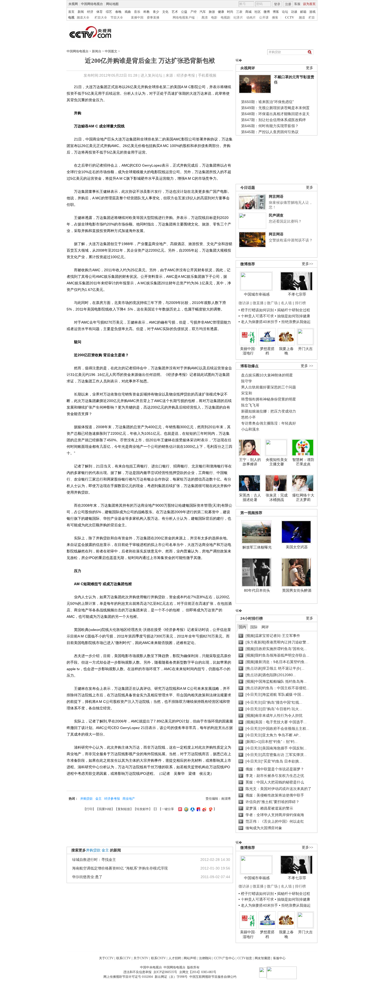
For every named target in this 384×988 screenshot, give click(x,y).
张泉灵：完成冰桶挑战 (277, 497)
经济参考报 (112, 798)
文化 (165, 12)
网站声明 (190, 958)
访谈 (294, 12)
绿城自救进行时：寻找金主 (94, 859)
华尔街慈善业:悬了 (87, 877)
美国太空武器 (297, 547)
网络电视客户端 (184, 17)
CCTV (289, 17)
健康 (221, 12)
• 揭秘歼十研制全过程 (292, 310)
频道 (302, 17)
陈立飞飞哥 (250, 405)
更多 (309, 68)
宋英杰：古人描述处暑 (250, 497)
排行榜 (300, 303)
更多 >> (307, 366)
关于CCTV (106, 958)
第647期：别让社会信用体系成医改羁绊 (273, 120)
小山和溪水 (250, 429)
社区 (257, 12)
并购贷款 (86, 798)
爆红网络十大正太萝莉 (303, 497)
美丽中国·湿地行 (248, 351)
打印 (89, 809)
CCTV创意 (244, 958)
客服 (297, 4)
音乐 (137, 12)
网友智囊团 (262, 958)
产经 (193, 12)
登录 (277, 4)
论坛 (285, 12)
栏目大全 (101, 17)
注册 (288, 4)
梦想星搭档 (267, 351)
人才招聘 (174, 958)
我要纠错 (105, 809)
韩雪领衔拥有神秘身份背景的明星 (268, 399)
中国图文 (111, 51)
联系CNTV (158, 958)
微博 (267, 12)
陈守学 (246, 381)
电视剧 (225, 17)
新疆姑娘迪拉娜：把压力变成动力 (268, 411)
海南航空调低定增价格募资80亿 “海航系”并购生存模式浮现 (120, 868)
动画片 (251, 17)
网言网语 (276, 196)
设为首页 (309, 4)
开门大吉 (305, 349)
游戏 (312, 12)
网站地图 (112, 4)
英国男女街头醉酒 (296, 590)
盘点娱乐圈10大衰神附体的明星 (267, 375)
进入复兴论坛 (151, 75)
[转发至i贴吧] (197, 809)
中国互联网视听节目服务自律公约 (212, 977)
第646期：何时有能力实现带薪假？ (270, 126)
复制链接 (124, 809)
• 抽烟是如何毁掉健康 (292, 316)
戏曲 (128, 12)
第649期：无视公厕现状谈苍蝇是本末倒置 (275, 108)
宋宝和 (246, 393)
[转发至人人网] (192, 809)
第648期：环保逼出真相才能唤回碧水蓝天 (275, 114)
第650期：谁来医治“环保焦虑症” (267, 102)
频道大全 (83, 17)
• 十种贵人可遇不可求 (256, 316)
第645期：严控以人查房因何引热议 (270, 132)
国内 (242, 627)
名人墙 (286, 303)
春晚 (118, 12)
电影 (214, 17)
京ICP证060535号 (165, 972)
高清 (204, 17)
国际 (254, 627)
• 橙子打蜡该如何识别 (256, 310)
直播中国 (137, 17)
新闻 (81, 12)
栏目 (312, 17)
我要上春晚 (286, 351)
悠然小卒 (248, 417)
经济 (90, 12)
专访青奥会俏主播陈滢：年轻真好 (268, 423)
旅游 (212, 12)
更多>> (307, 264)
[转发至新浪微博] (203, 809)
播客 (275, 17)
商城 (248, 12)
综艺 (109, 12)
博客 (276, 12)
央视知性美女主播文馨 (277, 462)
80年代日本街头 (257, 590)
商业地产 (129, 798)
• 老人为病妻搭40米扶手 (258, 322)
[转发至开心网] (179, 809)
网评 (265, 627)
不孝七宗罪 (297, 294)
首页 (71, 12)
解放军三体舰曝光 (257, 547)
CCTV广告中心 (224, 958)
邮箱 (303, 12)
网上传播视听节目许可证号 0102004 (128, 977)
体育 (99, 12)
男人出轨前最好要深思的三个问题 (268, 387)
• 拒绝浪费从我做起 (295, 322)
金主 (98, 798)
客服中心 (279, 958)
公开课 (264, 17)
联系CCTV (123, 958)
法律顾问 (205, 958)
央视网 (73, 4)
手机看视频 (207, 75)
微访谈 (243, 303)
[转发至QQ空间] (185, 809)
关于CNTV (140, 958)
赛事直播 (153, 17)
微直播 (258, 303)
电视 (71, 17)
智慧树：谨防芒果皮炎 (303, 462)
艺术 (175, 12)
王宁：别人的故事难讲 (250, 462)
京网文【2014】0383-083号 (197, 972)
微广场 (272, 303)
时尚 (230, 12)
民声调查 (276, 215)
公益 (184, 12)
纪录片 (238, 17)
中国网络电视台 (92, 4)
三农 (239, 12)
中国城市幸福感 (257, 294)
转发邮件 (142, 809)
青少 (156, 12)
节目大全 (116, 17)
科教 (146, 12)
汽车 (203, 12)
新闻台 (96, 51)
